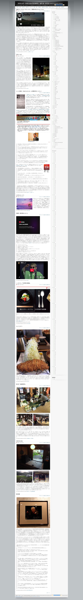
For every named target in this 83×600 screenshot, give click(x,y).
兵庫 (55, 59)
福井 (56, 68)
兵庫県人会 (56, 130)
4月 (55, 158)
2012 (54, 366)
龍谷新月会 (56, 132)
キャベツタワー (19, 326)
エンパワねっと (57, 24)
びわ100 (56, 119)
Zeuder (39, 596)
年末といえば (19, 54)
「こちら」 (35, 485)
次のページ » (48, 592)
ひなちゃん (56, 143)
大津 (27, 88)
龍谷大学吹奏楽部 (55, 36)
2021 (54, 226)
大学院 (55, 26)
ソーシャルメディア (56, 138)
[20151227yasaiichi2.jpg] (24, 425)
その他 (54, 147)
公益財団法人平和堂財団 (58, 48)
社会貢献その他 (57, 43)
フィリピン (56, 75)
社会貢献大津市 (57, 40)
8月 (55, 153)
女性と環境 (56, 91)
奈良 (55, 57)
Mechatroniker (35, 596)
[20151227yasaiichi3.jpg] (41, 425)
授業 (54, 13)
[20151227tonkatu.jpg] (33, 374)
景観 (55, 97)
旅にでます (54, 71)
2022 (54, 210)
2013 (54, 350)
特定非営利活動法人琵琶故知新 (59, 46)
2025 (54, 163)
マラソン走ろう (55, 115)
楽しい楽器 (54, 121)
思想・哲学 (56, 92)
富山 (56, 69)
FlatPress (17, 596)
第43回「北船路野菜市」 (21, 384)
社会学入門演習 (57, 18)
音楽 (27, 280)
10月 (55, 182)
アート (55, 109)
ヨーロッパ (56, 76)
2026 (54, 152)
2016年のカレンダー (20, 195)
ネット (33, 192)
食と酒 (28, 381)
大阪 (55, 58)
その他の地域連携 (57, 30)
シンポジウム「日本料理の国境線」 (23, 283)
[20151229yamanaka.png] (33, 142)
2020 (54, 242)
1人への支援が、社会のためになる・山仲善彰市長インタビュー (29, 91)
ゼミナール (56, 15)
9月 (55, 199)
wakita (54, 141)
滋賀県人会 (56, 131)
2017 (54, 287)
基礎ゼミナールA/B (57, 19)
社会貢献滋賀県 (57, 41)
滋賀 (31, 192)
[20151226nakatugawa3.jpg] (41, 482)
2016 (54, 303)
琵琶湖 (55, 87)
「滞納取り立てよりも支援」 (30, 94)
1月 (55, 193)
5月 (55, 188)
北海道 (57, 70)
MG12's (20, 596)
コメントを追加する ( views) (45, 92)
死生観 (55, 93)
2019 (54, 258)
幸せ (55, 96)
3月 (55, 159)
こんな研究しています (30, 51)
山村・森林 (56, 104)
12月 (55, 164)
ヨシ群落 (56, 86)
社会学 (55, 102)
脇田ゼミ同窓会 (58, 20)
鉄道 (54, 137)
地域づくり (28, 192)
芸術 (54, 108)
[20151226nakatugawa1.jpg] (33, 469)
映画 (55, 113)
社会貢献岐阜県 (33, 491)
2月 (55, 160)
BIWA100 (56, 120)
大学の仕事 (28, 323)
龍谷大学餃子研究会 (57, 126)
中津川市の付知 (19, 441)
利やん (55, 125)
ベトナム (56, 80)
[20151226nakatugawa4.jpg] (24, 482)
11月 (55, 165)
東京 (55, 63)
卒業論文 (56, 25)
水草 (55, 85)
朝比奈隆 (18, 494)
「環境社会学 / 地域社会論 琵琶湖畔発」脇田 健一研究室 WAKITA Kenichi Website (39, 3)
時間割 (55, 14)
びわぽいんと (58, 47)
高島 (29, 210)
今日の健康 (54, 136)
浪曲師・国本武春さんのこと (22, 213)
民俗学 (55, 103)
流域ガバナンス (57, 82)
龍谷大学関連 (29, 590)
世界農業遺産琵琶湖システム (59, 32)
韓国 (55, 74)
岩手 (56, 65)
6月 (55, 171)
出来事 (54, 37)
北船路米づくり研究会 (30, 438)
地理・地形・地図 (57, 98)
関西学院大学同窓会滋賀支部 (59, 142)
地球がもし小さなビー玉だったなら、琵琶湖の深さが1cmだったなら (30, 9)
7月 (55, 154)
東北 (55, 64)
